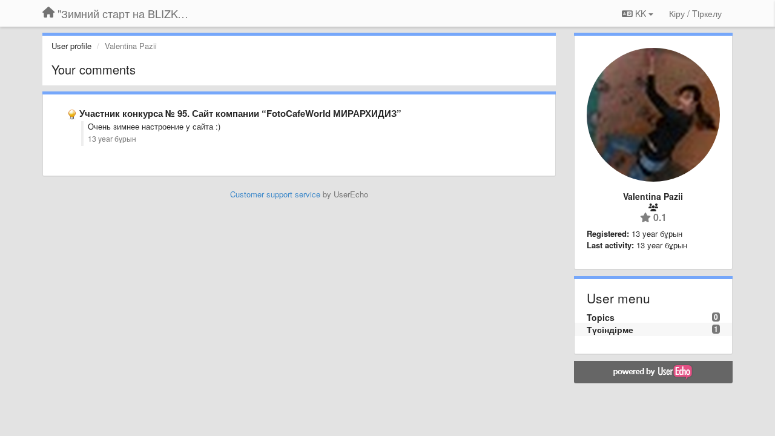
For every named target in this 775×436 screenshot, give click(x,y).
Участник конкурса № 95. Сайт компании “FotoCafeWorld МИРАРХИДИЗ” (240, 113)
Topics (601, 317)
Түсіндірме (610, 329)
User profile (71, 45)
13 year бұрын (112, 138)
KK (640, 13)
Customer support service (275, 194)
